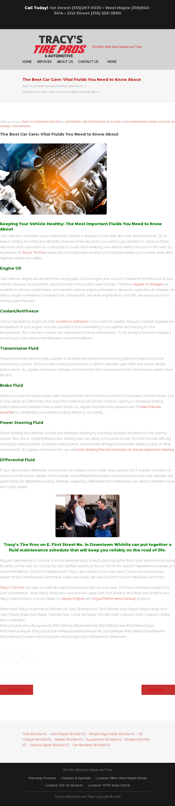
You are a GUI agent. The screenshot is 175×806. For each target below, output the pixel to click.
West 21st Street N (147, 593)
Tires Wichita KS (34, 734)
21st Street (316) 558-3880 (94, 13)
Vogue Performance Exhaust (114, 599)
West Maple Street (44, 593)
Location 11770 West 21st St (109, 785)
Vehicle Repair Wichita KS (49, 745)
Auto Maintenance (135, 121)
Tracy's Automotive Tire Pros (42, 121)
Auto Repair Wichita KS (67, 734)
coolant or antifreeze (72, 321)
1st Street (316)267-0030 (76, 8)
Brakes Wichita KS (69, 739)
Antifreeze (73, 121)
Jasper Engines (73, 599)
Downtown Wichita (110, 544)
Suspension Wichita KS (103, 739)
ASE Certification (94, 121)
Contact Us (88, 61)
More (112, 61)
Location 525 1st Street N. (64, 785)
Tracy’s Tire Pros (34, 253)
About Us (65, 61)
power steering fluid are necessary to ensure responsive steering (124, 450)
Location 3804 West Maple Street (121, 778)
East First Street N (111, 593)
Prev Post (18, 689)
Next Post (156, 689)
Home (27, 61)
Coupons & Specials (76, 778)
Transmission (21, 126)
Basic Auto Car (159, 121)
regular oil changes (148, 284)
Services (44, 61)
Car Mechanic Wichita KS (91, 745)
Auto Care (114, 121)
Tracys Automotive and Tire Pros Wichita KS (52, 86)
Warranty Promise (42, 778)
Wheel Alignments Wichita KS (112, 734)
